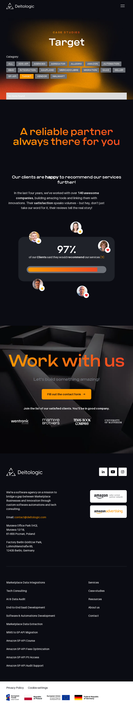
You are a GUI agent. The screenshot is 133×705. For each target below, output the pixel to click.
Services (93, 582)
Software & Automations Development (30, 615)
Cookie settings (38, 687)
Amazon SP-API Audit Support (24, 665)
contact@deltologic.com (30, 517)
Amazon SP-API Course (20, 640)
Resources (95, 599)
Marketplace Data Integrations (25, 582)
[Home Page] (20, 6)
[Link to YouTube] (113, 472)
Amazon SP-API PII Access (22, 657)
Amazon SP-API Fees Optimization (27, 649)
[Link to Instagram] (122, 472)
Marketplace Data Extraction (24, 624)
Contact (93, 615)
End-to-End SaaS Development (25, 607)
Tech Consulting (16, 590)
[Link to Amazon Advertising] (108, 511)
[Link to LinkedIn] (103, 472)
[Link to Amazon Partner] (108, 496)
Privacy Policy (15, 687)
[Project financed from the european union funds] (52, 697)
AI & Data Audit (15, 599)
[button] (122, 6)
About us (94, 607)
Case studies (96, 590)
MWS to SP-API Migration (22, 632)
